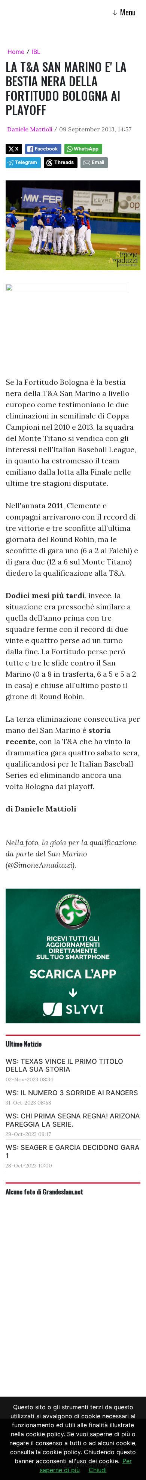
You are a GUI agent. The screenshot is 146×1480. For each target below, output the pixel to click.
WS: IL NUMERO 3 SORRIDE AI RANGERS (72, 1093)
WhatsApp (86, 149)
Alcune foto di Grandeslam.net (44, 1191)
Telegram (26, 162)
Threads (64, 162)
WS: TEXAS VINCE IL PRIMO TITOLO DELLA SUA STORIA (64, 1065)
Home (15, 51)
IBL (36, 51)
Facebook (46, 149)
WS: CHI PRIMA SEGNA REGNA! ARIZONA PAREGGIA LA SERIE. (73, 1120)
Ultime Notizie (24, 1043)
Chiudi (98, 1470)
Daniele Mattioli (29, 129)
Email (98, 162)
